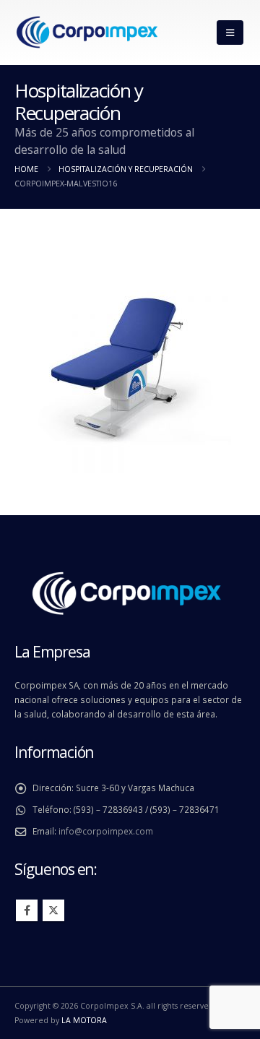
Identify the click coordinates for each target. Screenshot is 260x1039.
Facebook (27, 910)
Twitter (53, 910)
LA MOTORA (84, 1020)
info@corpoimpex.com (105, 831)
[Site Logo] (86, 32)
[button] (230, 32)
